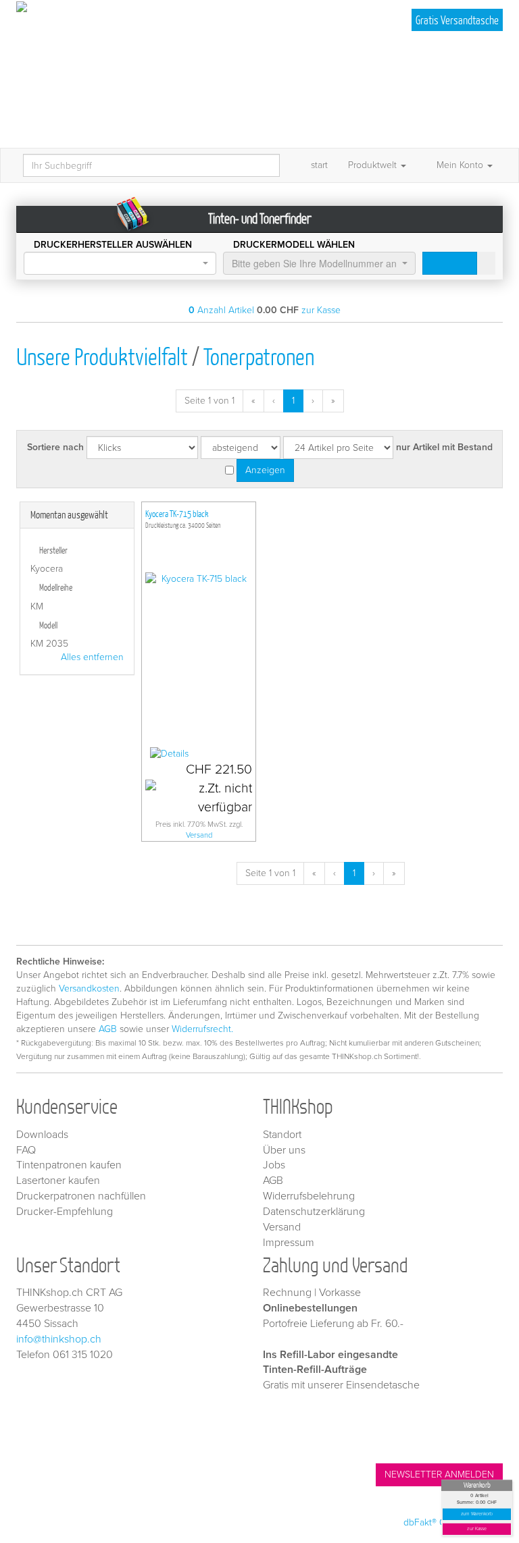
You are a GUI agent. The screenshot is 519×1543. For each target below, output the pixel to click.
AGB (108, 1029)
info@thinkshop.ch (58, 1339)
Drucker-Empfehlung (64, 1211)
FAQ (26, 1150)
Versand (199, 835)
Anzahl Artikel (221, 310)
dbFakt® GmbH (434, 1522)
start (319, 165)
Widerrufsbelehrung (309, 1196)
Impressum (288, 1242)
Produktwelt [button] (373, 165)
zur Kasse (477, 1529)
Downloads (42, 1134)
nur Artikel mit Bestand (444, 447)
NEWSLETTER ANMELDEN (439, 1474)
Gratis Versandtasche (457, 20)
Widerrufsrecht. (202, 1029)
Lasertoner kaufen (58, 1180)
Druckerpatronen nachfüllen (81, 1196)
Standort (282, 1134)
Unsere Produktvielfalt (102, 356)
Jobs (274, 1165)
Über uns (284, 1150)
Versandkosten (89, 988)
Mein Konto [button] (460, 165)
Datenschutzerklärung (314, 1211)
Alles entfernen (92, 657)
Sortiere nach (55, 447)
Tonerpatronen (258, 356)
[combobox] (120, 263)
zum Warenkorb (477, 1514)
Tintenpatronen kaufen (69, 1165)
